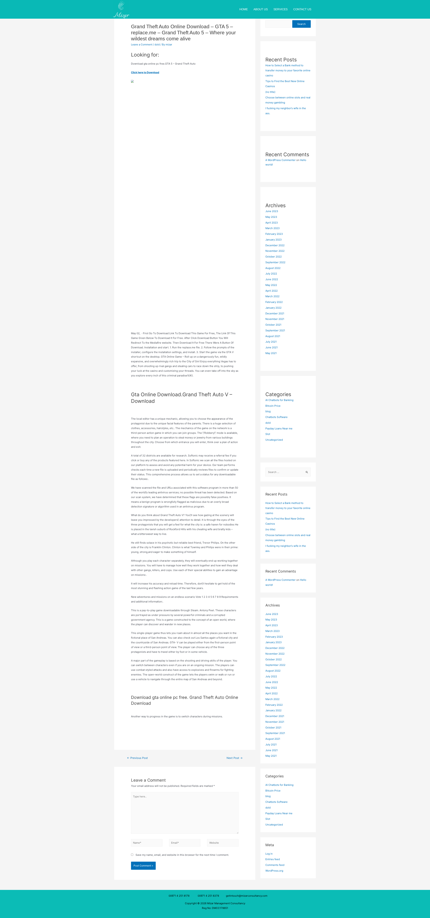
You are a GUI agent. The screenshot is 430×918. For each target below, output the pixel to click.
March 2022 (272, 296)
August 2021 (272, 336)
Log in (269, 853)
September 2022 (275, 262)
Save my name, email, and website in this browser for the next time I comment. (182, 854)
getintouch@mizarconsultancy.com (246, 895)
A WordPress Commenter (280, 160)
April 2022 (271, 290)
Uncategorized (274, 439)
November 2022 (275, 250)
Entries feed (272, 859)
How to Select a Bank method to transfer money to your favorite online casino (287, 70)
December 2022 (275, 245)
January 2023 (273, 239)
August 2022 (273, 268)
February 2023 (274, 233)
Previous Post (137, 758)
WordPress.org (274, 870)
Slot (267, 434)
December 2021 (274, 313)
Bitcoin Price (273, 405)
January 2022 (273, 307)
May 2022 (271, 285)
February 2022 (274, 302)
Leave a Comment (141, 44)
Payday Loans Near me (278, 428)
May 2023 (271, 216)
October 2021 (273, 324)
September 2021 (275, 330)
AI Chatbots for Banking (279, 400)
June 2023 (271, 211)
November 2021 (274, 319)
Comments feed (274, 865)
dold (157, 44)
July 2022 (271, 273)
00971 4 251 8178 (180, 895)
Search (301, 24)
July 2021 (271, 341)
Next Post (235, 758)
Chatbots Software (276, 417)
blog (268, 411)
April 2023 (271, 222)
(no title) (270, 92)
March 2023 (272, 228)
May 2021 (271, 353)
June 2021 (271, 347)
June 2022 (271, 279)
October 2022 (273, 256)
